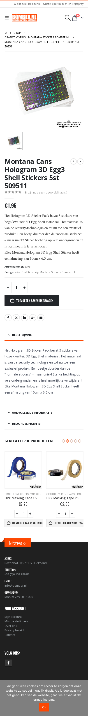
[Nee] (82, 698)
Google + (32, 317)
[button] (8, 18)
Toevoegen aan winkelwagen (34, 300)
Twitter (16, 317)
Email (40, 317)
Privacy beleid (14, 630)
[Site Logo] (24, 17)
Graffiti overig (29, 272)
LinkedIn (24, 317)
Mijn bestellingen (16, 621)
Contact (10, 635)
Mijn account (13, 617)
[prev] (73, 161)
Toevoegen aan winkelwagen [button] (27, 523)
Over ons (11, 626)
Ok (44, 707)
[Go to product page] (23, 470)
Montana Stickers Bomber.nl (57, 272)
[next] (80, 161)
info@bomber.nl (16, 585)
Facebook (8, 317)
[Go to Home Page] (6, 33)
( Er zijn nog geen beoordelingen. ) (45, 192)
